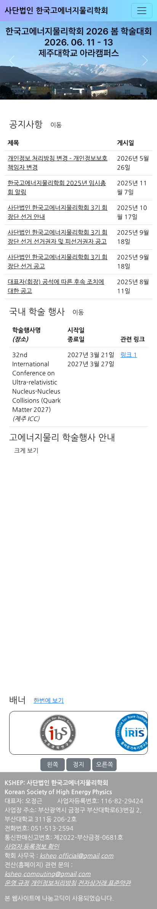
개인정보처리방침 (53, 883)
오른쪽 (104, 765)
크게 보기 (26, 451)
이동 (56, 125)
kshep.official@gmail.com (77, 856)
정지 (78, 765)
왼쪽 (52, 765)
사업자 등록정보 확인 (32, 847)
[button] (12, 60)
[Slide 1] (78, 89)
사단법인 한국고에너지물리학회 (56, 10)
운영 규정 (17, 883)
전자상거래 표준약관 (104, 883)
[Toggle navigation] (141, 10)
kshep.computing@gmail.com (48, 874)
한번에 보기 (49, 701)
